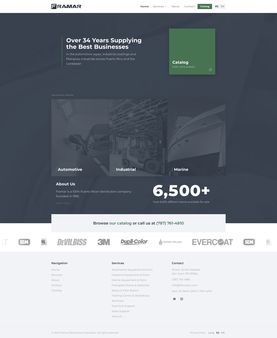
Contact (189, 6)
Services (158, 6)
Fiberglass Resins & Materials (130, 285)
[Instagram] (181, 299)
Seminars (118, 300)
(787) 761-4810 (170, 223)
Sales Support (121, 311)
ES (216, 6)
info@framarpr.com (184, 285)
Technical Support (123, 306)
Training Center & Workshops (130, 295)
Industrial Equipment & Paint (130, 275)
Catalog (204, 6)
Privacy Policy (198, 332)
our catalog (120, 223)
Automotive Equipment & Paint (132, 269)
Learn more (63, 203)
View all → (118, 316)
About (175, 6)
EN (222, 6)
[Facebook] (174, 299)
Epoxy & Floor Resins (125, 290)
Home (144, 6)
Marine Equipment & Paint (129, 280)
